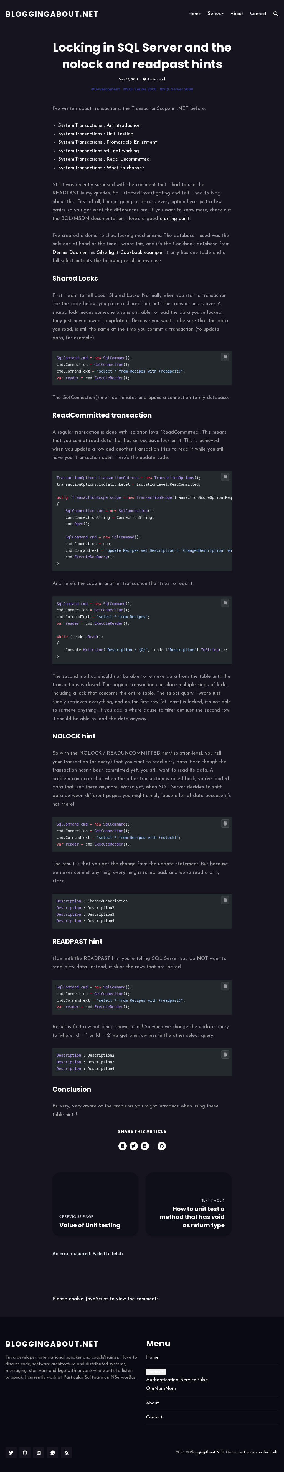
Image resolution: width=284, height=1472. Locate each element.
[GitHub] (25, 1452)
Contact (258, 14)
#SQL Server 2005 (140, 89)
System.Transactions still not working (98, 151)
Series (215, 13)
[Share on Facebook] (122, 1146)
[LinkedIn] (38, 1452)
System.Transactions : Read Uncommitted (104, 159)
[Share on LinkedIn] (145, 1146)
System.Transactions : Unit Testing (95, 134)
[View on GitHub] (162, 1146)
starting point (175, 218)
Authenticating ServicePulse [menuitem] (177, 1380)
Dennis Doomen (70, 252)
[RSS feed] (66, 1452)
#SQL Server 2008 (176, 89)
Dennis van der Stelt (261, 1452)
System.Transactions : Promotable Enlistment (107, 142)
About (236, 14)
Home (194, 14)
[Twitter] (11, 1452)
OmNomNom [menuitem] (161, 1388)
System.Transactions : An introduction (99, 125)
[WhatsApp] (52, 1452)
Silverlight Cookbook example (130, 252)
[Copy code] (225, 357)
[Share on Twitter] (134, 1146)
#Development (105, 89)
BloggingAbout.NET (52, 14)
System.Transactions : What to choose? (101, 168)
